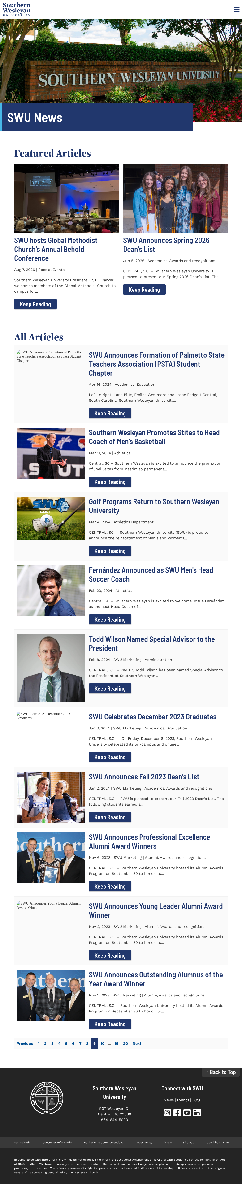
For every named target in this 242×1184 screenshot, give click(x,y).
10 (102, 1043)
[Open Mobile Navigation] (236, 9)
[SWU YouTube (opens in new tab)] (187, 1113)
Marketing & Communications (103, 1142)
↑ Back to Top (221, 1072)
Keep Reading (35, 304)
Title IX (168, 1142)
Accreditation (22, 1142)
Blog (196, 1100)
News (169, 1100)
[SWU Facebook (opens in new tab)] (177, 1113)
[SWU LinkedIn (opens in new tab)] (197, 1113)
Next (137, 1043)
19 (116, 1043)
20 (125, 1043)
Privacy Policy (143, 1142)
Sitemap (188, 1142)
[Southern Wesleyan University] (47, 1098)
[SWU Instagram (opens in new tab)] (167, 1113)
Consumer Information (58, 1142)
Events (183, 1100)
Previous (25, 1043)
